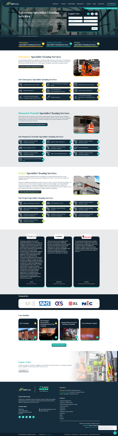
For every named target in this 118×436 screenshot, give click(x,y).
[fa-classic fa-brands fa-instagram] (33, 417)
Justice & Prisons (64, 406)
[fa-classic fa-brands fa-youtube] (30, 417)
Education (62, 413)
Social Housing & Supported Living (68, 404)
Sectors (64, 4)
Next (94, 28)
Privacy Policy (67, 434)
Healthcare (62, 409)
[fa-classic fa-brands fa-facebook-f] (19, 417)
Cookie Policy (75, 434)
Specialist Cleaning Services (70, 390)
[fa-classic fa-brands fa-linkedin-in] (26, 417)
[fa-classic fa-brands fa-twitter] (23, 417)
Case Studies (71, 4)
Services (55, 4)
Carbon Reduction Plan (94, 434)
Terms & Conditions (83, 434)
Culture (89, 4)
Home (19, 36)
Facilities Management (65, 401)
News (94, 4)
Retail (61, 415)
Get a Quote (111, 3)
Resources (80, 4)
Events (61, 417)
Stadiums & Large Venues (66, 411)
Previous (16, 261)
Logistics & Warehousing (66, 402)
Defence (62, 418)
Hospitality (62, 408)
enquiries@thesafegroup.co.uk (96, 8)
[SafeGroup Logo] (12, 3)
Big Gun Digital (48, 434)
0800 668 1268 (112, 8)
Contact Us (101, 4)
